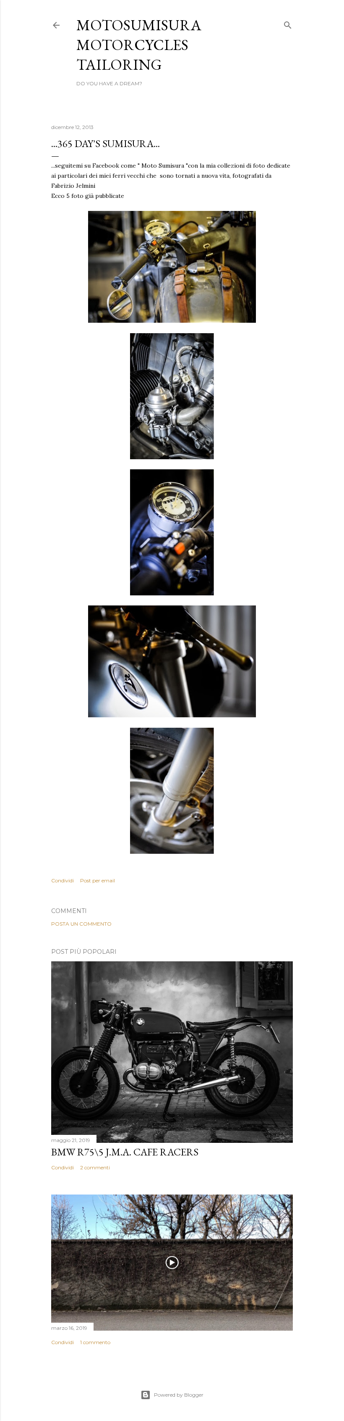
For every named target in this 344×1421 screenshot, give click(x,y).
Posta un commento (81, 924)
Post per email (97, 880)
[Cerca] (288, 23)
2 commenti (95, 1167)
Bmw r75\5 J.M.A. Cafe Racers (124, 1151)
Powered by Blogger (178, 1395)
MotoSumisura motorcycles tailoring (138, 44)
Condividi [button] (62, 880)
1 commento (95, 1342)
